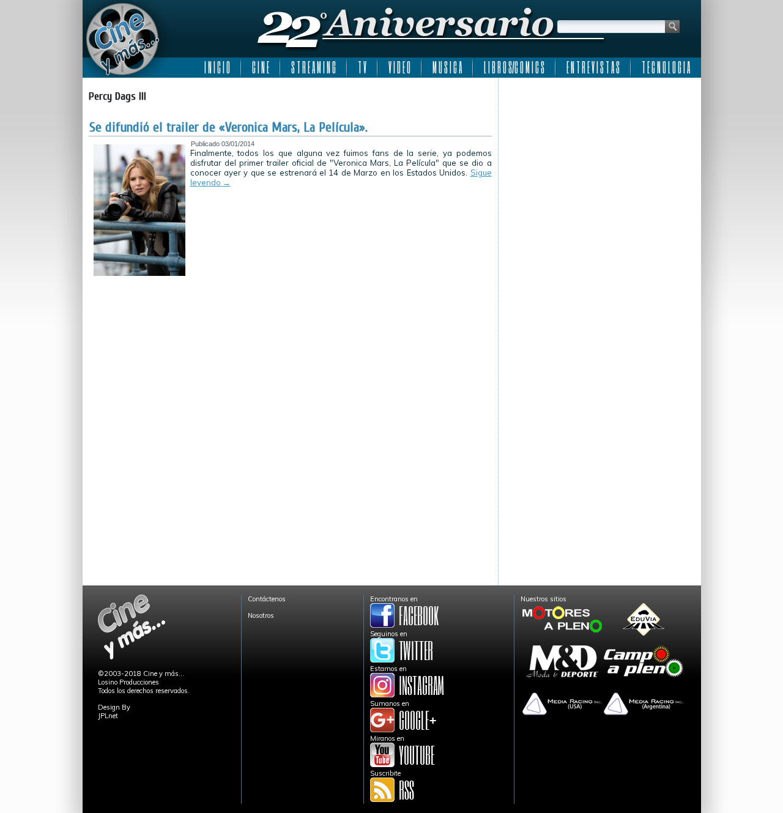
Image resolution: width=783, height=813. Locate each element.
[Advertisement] (600, 160)
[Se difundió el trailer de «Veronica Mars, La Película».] (139, 273)
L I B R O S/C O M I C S (514, 67)
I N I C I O (217, 67)
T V (362, 67)
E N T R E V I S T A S (593, 67)
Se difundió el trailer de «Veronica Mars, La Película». (228, 127)
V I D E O (399, 67)
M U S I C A (447, 67)
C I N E (260, 67)
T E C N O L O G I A (666, 67)
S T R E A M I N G (313, 67)
